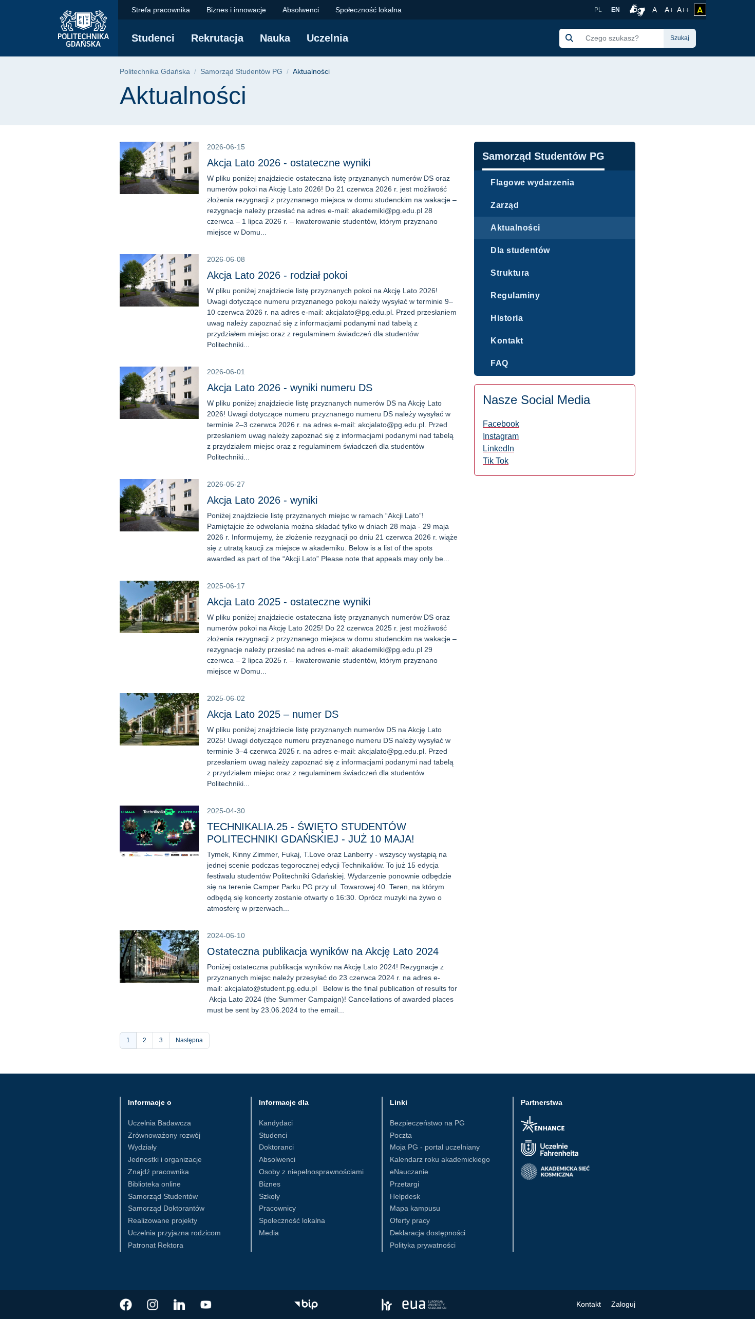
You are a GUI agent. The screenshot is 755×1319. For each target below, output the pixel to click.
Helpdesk (405, 1196)
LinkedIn (498, 448)
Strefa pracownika (160, 10)
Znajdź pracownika (158, 1172)
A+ (670, 9)
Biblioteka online (154, 1184)
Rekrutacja (217, 38)
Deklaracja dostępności (427, 1233)
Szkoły (269, 1196)
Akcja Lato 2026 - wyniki (262, 500)
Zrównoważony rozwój (164, 1135)
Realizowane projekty (162, 1220)
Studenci (153, 38)
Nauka (275, 38)
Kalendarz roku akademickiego (440, 1159)
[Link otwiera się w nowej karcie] (126, 1304)
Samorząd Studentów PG (241, 71)
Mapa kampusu (415, 1208)
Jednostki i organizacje (165, 1159)
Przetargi (404, 1184)
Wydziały (142, 1147)
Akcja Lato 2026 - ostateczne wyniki (288, 162)
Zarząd (504, 205)
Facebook (501, 423)
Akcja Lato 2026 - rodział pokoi (277, 275)
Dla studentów (520, 250)
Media (269, 1233)
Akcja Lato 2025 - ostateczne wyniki (288, 601)
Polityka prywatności (423, 1245)
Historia (506, 318)
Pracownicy (277, 1208)
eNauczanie (409, 1172)
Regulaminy (515, 295)
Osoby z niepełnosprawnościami (311, 1172)
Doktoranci (276, 1147)
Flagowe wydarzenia (532, 182)
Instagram (501, 436)
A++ (683, 9)
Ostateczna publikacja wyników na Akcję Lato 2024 (323, 951)
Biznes (269, 1184)
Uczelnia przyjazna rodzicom (174, 1233)
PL (598, 9)
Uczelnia (327, 38)
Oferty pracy (410, 1220)
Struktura (510, 273)
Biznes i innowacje (236, 10)
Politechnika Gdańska (155, 71)
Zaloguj (623, 1304)
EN (615, 9)
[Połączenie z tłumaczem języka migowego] (636, 10)
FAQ (499, 363)
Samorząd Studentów (163, 1196)
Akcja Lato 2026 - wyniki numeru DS (289, 387)
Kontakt (506, 340)
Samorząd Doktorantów (166, 1208)
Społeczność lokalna (368, 10)
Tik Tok (495, 460)
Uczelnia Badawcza (159, 1123)
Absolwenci (300, 10)
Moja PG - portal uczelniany (435, 1147)
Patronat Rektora (155, 1245)
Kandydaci (276, 1123)
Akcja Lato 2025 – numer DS (272, 714)
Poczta (401, 1135)
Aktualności (515, 227)
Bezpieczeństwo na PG (427, 1123)
